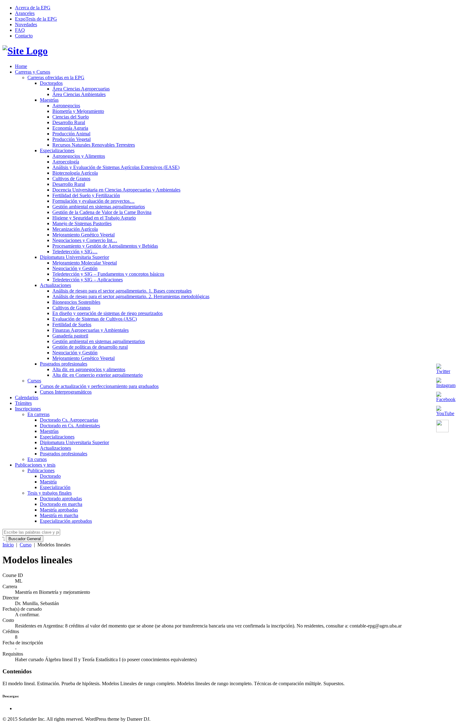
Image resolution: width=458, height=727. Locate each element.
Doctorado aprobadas (61, 498)
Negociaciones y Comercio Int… (84, 240)
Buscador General (24, 538)
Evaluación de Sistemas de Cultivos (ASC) (94, 319)
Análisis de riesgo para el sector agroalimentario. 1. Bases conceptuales (122, 290)
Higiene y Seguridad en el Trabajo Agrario (94, 218)
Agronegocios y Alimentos (78, 156)
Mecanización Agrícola (75, 229)
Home (21, 66)
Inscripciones (28, 408)
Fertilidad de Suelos (71, 324)
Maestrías (49, 100)
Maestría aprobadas (59, 509)
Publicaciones (41, 470)
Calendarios (26, 397)
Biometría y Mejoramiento (78, 111)
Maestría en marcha (59, 515)
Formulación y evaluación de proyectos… (93, 201)
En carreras (38, 414)
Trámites (23, 403)
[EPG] (25, 50)
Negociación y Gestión (75, 268)
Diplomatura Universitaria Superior (74, 257)
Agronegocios (66, 105)
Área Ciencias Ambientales (79, 94)
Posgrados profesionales (63, 363)
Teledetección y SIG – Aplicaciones (87, 279)
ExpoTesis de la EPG (36, 19)
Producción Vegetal (71, 139)
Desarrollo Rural (68, 122)
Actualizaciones (55, 285)
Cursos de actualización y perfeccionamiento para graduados (99, 386)
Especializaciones (57, 150)
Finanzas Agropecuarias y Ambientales (90, 330)
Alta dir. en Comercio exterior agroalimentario (97, 375)
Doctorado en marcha (61, 504)
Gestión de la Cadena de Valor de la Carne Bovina (101, 212)
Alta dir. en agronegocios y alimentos (88, 369)
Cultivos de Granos (71, 178)
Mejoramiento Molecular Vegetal (84, 262)
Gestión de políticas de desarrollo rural (90, 347)
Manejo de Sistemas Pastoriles (82, 223)
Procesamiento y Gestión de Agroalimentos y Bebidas (105, 246)
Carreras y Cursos (32, 72)
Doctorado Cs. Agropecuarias (69, 420)
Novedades (26, 24)
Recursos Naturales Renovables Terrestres (93, 145)
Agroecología (65, 161)
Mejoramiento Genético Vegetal (83, 234)
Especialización (55, 487)
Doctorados (51, 83)
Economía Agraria (70, 128)
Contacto (24, 35)
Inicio (8, 544)
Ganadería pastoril (70, 335)
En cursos (37, 459)
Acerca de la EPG (32, 7)
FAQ (20, 30)
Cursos (34, 380)
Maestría (48, 481)
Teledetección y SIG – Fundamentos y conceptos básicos (108, 274)
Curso (25, 544)
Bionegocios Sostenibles (76, 302)
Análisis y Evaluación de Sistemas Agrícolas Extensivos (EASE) (115, 167)
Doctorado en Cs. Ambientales (70, 425)
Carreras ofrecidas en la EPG (55, 77)
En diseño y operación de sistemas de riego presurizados (107, 313)
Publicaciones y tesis (35, 465)
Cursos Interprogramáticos (66, 392)
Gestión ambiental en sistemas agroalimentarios (98, 206)
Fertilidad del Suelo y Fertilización (86, 195)
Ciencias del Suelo (70, 116)
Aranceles (25, 13)
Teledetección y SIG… (75, 251)
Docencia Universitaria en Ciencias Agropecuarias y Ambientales (116, 189)
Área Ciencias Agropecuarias (81, 88)
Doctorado (50, 476)
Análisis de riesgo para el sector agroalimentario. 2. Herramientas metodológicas (130, 296)
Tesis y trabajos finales (49, 493)
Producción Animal (71, 133)
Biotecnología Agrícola (75, 173)
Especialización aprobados (66, 521)
